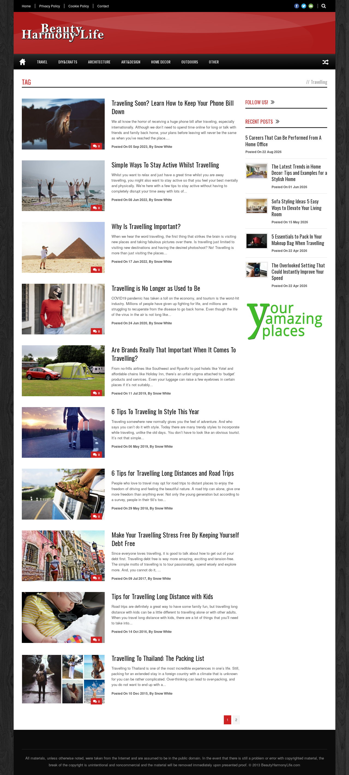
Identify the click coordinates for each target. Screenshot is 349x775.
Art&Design (130, 62)
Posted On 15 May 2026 (290, 221)
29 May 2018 (138, 508)
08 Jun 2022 (137, 199)
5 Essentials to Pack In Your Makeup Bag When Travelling (298, 239)
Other (214, 62)
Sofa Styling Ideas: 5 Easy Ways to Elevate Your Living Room (296, 208)
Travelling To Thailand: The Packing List (158, 658)
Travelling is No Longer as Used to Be (156, 288)
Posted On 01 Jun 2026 (289, 186)
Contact (103, 6)
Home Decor (160, 62)
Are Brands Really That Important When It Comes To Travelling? (174, 353)
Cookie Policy (78, 6)
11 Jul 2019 (137, 393)
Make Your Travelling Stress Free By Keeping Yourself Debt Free (175, 539)
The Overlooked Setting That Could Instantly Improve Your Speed (298, 272)
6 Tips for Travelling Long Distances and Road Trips (173, 473)
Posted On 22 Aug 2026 (263, 151)
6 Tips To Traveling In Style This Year (155, 411)
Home (26, 6)
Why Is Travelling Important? (146, 226)
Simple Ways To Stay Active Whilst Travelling (165, 164)
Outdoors (189, 62)
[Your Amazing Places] (286, 339)
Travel (42, 62)
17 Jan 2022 (137, 261)
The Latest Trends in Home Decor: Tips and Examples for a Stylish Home (299, 173)
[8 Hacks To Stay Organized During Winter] (326, 61)
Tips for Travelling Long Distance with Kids (162, 596)
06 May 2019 (138, 446)
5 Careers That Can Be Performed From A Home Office (283, 140)
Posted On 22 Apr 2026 (289, 250)
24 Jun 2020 (137, 323)
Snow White (163, 146)
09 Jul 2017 (137, 578)
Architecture (99, 62)
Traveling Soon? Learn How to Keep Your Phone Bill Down (173, 107)
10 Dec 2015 (138, 693)
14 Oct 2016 (137, 631)
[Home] (22, 61)
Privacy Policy (49, 6)
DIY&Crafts (67, 62)
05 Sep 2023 (138, 146)
